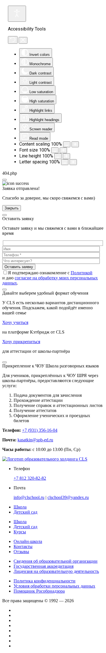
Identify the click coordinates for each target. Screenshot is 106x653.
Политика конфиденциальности (44, 581)
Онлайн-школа (28, 541)
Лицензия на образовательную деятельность (56, 571)
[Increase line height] (66, 156)
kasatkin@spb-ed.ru (35, 439)
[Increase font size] (63, 150)
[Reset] (13, 40)
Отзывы (21, 551)
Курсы (20, 531)
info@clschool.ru (29, 497)
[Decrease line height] (58, 156)
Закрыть (12, 208)
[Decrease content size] (66, 144)
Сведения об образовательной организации (56, 561)
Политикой (81, 272)
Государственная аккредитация (43, 566)
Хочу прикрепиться (21, 341)
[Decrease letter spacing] (64, 162)
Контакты (23, 546)
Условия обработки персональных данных (54, 586)
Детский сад (25, 526)
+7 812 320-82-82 (30, 478)
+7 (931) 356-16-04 (39, 430)
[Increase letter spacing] (73, 162)
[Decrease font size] (55, 150)
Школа (20, 521)
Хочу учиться (15, 322)
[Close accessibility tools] (23, 40)
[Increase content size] (75, 144)
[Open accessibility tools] (17, 14)
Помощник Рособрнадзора (39, 591)
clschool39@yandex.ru (68, 497)
